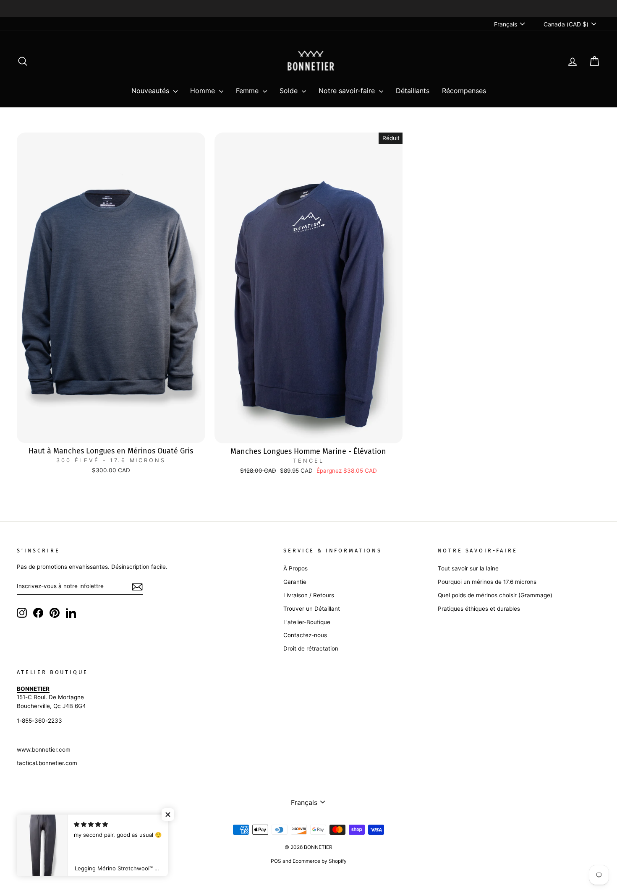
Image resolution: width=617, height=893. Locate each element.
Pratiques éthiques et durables (479, 608)
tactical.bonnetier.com (47, 763)
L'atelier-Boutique (306, 622)
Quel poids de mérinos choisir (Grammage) (495, 595)
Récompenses (464, 90)
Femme (248, 90)
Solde (290, 90)
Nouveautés (151, 90)
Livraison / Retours (308, 595)
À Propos (295, 568)
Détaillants (412, 90)
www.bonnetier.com (44, 749)
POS (276, 861)
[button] (168, 814)
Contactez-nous (305, 635)
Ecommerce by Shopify (320, 861)
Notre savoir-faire (348, 90)
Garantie (294, 581)
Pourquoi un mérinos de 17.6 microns (487, 581)
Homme (203, 90)
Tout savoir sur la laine (468, 568)
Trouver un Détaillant (311, 608)
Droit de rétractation (310, 648)
